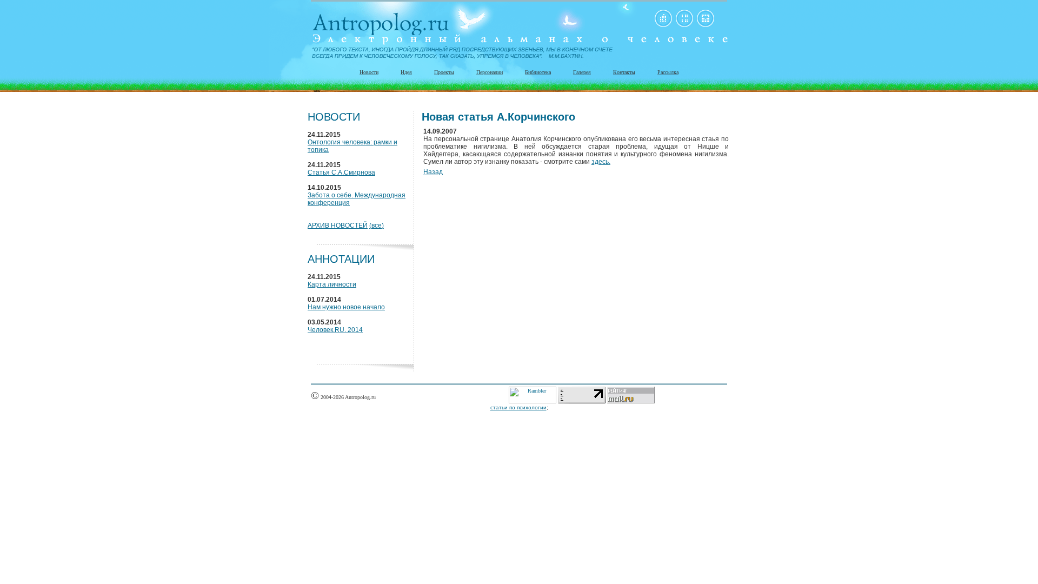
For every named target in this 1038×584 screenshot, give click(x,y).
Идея (406, 72)
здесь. (600, 161)
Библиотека (538, 72)
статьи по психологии (518, 407)
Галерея (582, 72)
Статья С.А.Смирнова (341, 172)
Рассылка (667, 72)
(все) (376, 225)
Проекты (444, 72)
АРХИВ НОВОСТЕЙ (338, 225)
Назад (433, 172)
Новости (369, 72)
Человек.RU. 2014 (335, 330)
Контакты (624, 72)
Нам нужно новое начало (346, 307)
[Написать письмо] (705, 25)
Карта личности (332, 284)
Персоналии (489, 72)
